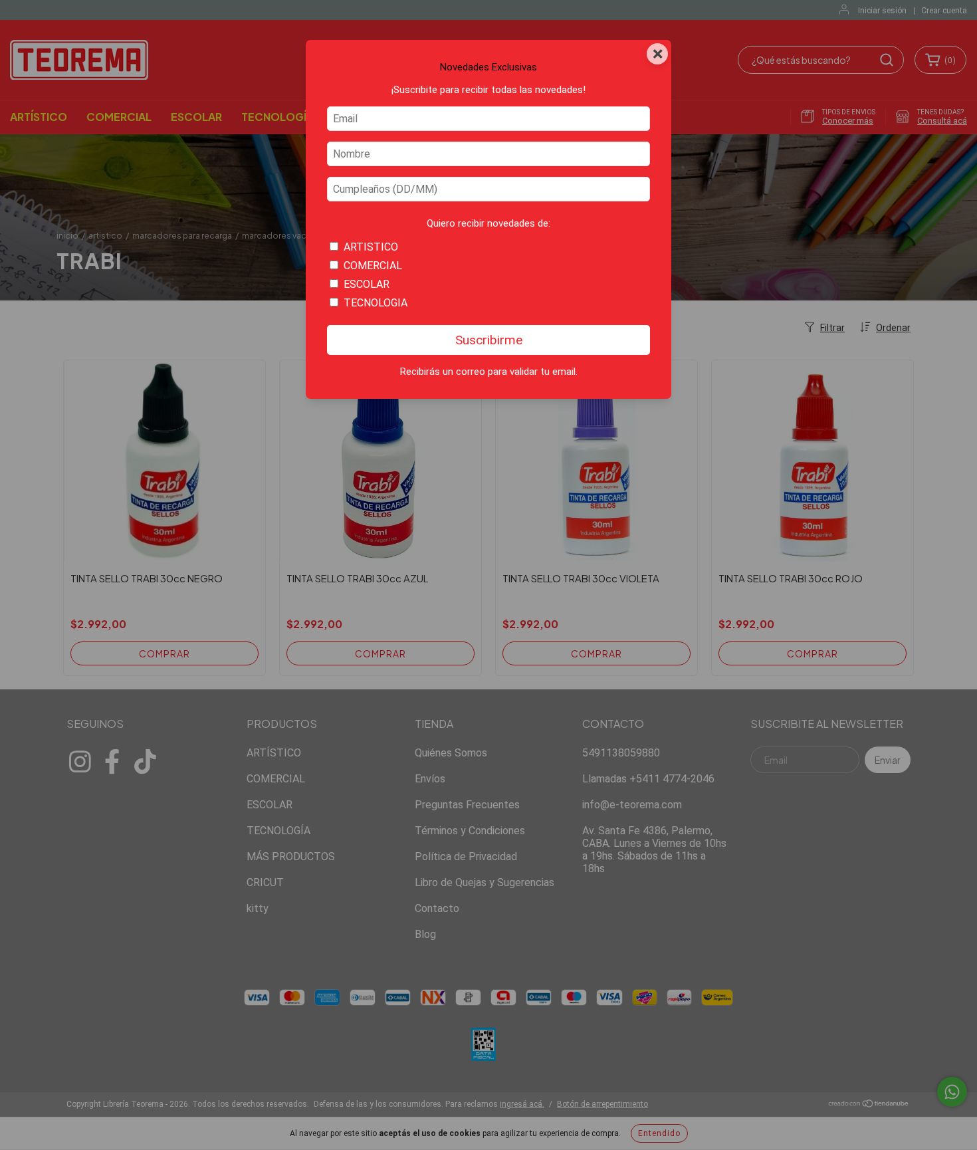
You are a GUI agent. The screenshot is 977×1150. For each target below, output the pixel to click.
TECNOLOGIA (375, 302)
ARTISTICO (371, 247)
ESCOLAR (366, 284)
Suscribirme (488, 340)
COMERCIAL (373, 265)
